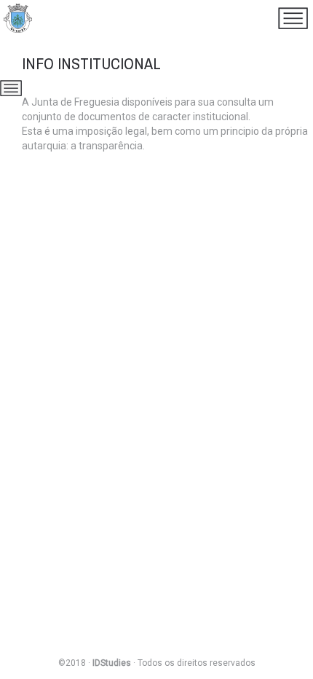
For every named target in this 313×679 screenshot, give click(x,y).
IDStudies (111, 663)
